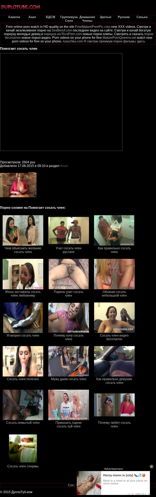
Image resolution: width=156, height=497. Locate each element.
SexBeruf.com (62, 30)
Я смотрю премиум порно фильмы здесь (114, 41)
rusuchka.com (73, 41)
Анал (64, 166)
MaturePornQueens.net (119, 37)
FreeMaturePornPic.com (92, 26)
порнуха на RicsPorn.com (63, 34)
